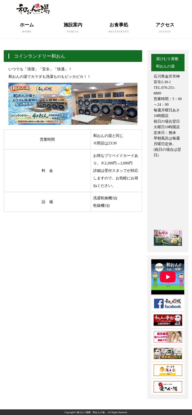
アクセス (165, 27)
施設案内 (73, 27)
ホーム (27, 27)
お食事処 (119, 27)
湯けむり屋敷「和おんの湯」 (92, 412)
